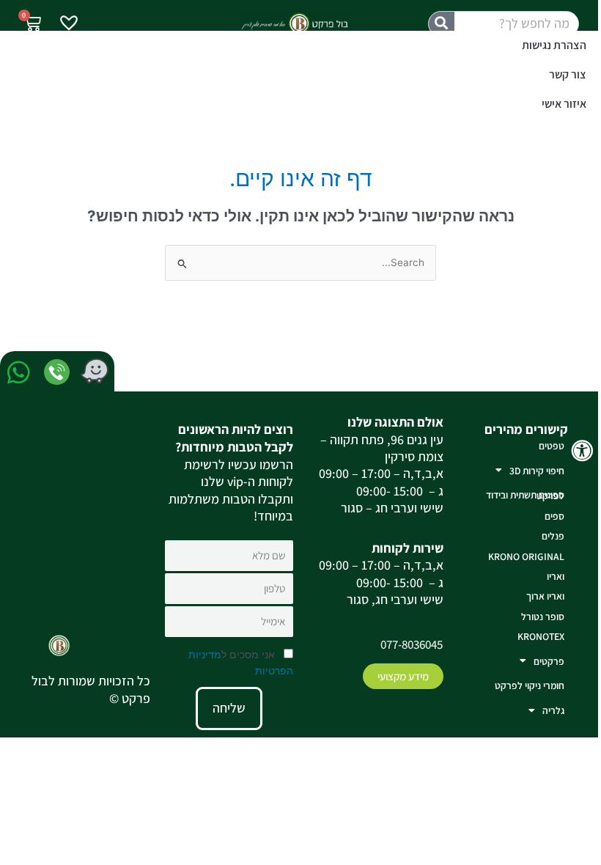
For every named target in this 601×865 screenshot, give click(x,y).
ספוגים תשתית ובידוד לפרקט (525, 495)
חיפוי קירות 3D (536, 470)
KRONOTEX (540, 636)
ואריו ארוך (545, 596)
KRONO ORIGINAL (526, 556)
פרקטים (549, 661)
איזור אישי (564, 103)
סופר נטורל (542, 616)
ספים (554, 516)
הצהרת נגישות (554, 45)
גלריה (553, 710)
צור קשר (567, 74)
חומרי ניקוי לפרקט (529, 685)
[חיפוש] (441, 24)
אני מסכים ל (240, 662)
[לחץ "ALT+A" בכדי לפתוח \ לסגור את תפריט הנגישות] (582, 451)
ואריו (555, 576)
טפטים (551, 445)
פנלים (553, 535)
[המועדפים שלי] (68, 24)
